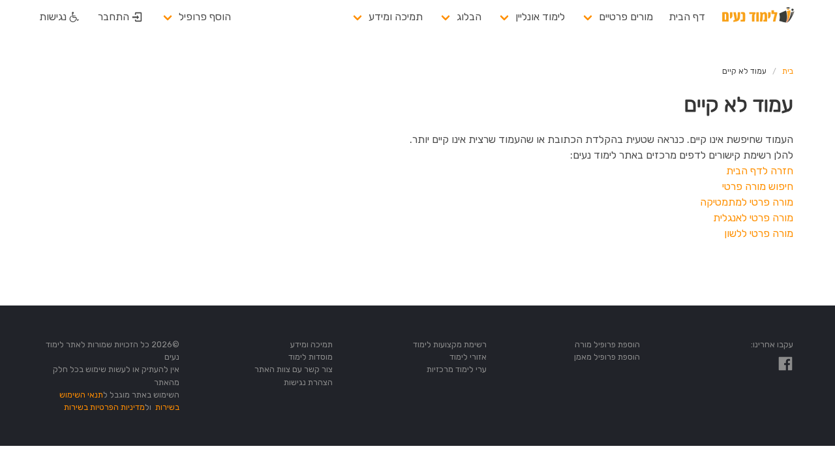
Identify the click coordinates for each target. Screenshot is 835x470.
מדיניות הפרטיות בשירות (104, 407)
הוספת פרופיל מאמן (607, 357)
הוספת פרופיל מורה (607, 344)
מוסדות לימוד (310, 357)
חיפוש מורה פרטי (757, 186)
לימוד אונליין (540, 16)
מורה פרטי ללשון (758, 233)
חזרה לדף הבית (759, 170)
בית (787, 71)
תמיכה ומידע (396, 16)
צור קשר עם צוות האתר (293, 369)
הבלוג (469, 16)
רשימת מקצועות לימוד (450, 344)
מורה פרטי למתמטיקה (746, 202)
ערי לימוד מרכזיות (457, 369)
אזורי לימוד (468, 357)
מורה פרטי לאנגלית (753, 218)
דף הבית (687, 16)
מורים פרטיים (626, 16)
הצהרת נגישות (308, 382)
